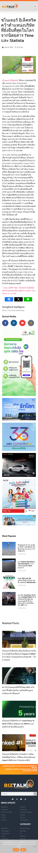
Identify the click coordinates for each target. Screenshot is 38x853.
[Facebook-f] (5, 323)
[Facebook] (12, 799)
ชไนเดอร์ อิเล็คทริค (10, 80)
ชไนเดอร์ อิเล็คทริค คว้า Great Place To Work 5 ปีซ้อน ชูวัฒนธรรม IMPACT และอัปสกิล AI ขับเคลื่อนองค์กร (18, 723)
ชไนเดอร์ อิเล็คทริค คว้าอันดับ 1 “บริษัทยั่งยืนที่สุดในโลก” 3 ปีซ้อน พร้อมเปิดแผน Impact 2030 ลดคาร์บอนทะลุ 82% (18, 757)
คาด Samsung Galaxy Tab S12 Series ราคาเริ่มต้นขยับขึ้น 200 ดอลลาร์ (26, 565)
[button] (35, 6)
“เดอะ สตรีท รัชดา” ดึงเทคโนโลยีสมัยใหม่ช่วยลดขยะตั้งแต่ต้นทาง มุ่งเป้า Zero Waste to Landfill (18, 291)
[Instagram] (14, 323)
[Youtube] (22, 323)
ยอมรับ (16, 850)
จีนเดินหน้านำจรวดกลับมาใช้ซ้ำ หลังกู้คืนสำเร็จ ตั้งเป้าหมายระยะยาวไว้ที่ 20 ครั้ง (26, 548)
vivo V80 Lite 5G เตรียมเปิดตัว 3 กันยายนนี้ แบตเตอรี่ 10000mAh (27, 580)
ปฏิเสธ (23, 850)
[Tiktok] (31, 323)
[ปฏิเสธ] (34, 846)
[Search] (35, 794)
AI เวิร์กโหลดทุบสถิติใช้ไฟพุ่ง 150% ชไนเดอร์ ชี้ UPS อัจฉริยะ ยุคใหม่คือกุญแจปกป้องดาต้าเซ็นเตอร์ (18, 690)
